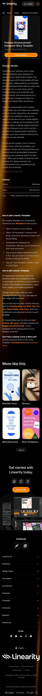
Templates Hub (9, 13)
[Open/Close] (38, 4)
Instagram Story (17, 13)
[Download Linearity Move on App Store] (25, 545)
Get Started (21, 489)
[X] (26, 636)
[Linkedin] (21, 636)
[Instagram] (16, 636)
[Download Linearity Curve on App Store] (16, 545)
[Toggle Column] (38, 556)
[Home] (9, 3)
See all (21, 450)
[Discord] (11, 636)
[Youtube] (31, 636)
